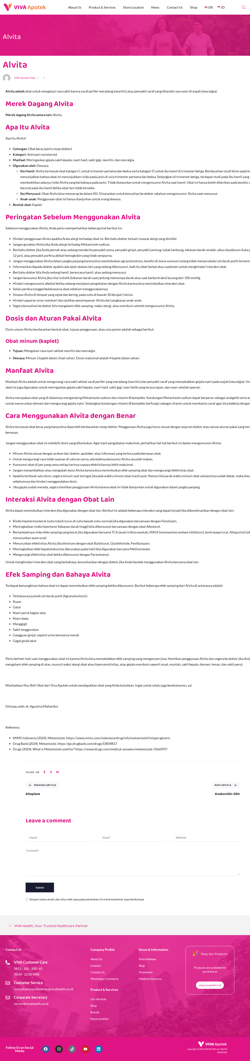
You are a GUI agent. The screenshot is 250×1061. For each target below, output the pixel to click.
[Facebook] (46, 1049)
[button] (244, 7)
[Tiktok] (72, 1049)
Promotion (146, 972)
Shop (193, 7)
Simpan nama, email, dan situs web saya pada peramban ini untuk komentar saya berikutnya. (86, 899)
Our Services (98, 999)
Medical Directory (150, 978)
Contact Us (175, 7)
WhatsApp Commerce (104, 978)
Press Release (147, 959)
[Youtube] (85, 1049)
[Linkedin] (98, 1049)
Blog (142, 965)
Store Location (133, 7)
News (155, 7)
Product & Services (102, 7)
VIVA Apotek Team (25, 77)
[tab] (125, 926)
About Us (74, 7)
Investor (95, 965)
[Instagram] (59, 1049)
